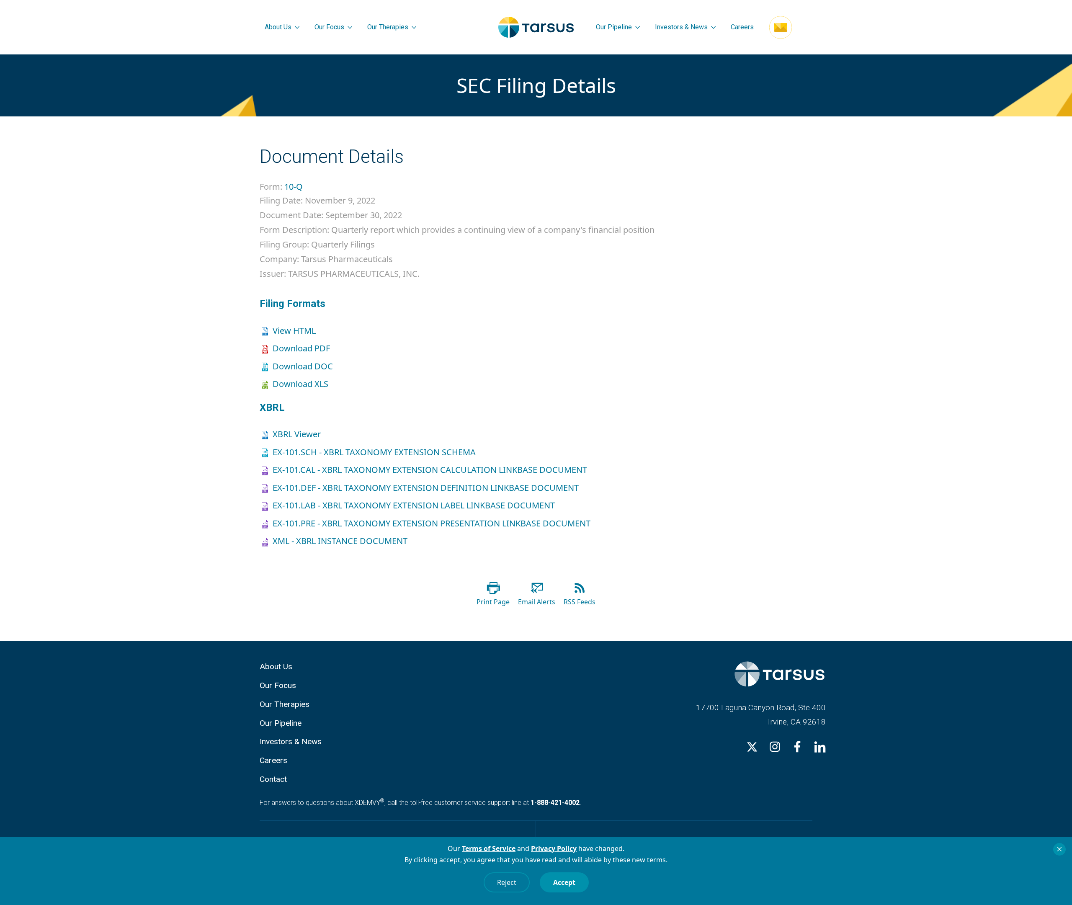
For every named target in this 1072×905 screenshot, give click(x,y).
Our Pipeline (614, 27)
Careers (742, 27)
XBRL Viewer (297, 434)
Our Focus (329, 27)
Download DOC (303, 366)
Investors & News (681, 27)
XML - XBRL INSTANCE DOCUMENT (340, 541)
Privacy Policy (554, 848)
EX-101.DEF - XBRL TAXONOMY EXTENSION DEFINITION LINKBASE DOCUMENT (426, 487)
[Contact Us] (780, 27)
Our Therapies (387, 27)
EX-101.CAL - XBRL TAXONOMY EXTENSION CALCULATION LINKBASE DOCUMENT (430, 469)
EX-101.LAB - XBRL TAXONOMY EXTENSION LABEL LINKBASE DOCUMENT (414, 505)
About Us (278, 27)
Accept (564, 882)
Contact (273, 779)
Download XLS (300, 383)
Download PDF (301, 348)
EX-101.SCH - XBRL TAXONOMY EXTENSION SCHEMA (374, 452)
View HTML (294, 330)
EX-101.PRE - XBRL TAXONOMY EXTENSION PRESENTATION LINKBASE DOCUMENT (431, 523)
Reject (506, 882)
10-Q (293, 186)
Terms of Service (488, 848)
